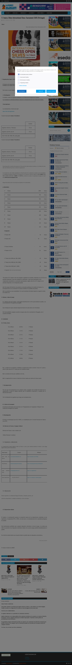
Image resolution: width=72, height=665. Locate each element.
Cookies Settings (23, 85)
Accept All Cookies (51, 91)
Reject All (41, 91)
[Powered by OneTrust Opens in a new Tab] (52, 95)
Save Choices (22, 91)
